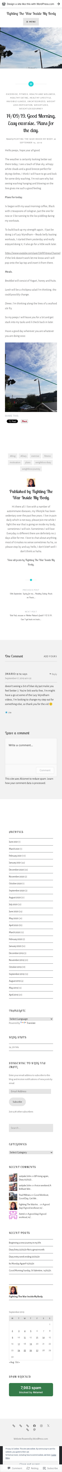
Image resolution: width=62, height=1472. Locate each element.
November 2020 (16, 876)
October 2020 (15, 883)
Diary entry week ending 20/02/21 (24, 1256)
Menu (32, 22)
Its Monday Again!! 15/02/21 (21, 1263)
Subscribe (17, 1102)
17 (19, 1344)
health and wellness (42, 94)
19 (31, 1344)
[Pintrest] (34, 1429)
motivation (15, 462)
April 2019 (13, 994)
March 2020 (14, 932)
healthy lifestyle (40, 98)
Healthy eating (19, 98)
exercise (35, 456)
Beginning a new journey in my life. (25, 1242)
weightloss (41, 105)
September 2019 (16, 974)
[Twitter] (48, 1426)
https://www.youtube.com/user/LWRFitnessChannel (32, 253)
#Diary (23, 456)
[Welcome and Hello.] (14, 1426)
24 (19, 1350)
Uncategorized (36, 101)
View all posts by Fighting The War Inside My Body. (31, 562)
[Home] (20, 1426)
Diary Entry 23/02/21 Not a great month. (27, 1249)
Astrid (21, 1214)
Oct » (17, 1362)
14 (44, 1337)
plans (27, 462)
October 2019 (15, 967)
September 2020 (17, 890)
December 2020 (16, 869)
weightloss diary (43, 462)
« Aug (11, 1362)
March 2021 (14, 849)
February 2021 (15, 855)
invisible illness (16, 101)
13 (37, 1337)
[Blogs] (27, 1426)
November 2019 (16, 960)
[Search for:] (31, 1128)
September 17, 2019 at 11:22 (18, 678)
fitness (23, 94)
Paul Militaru (25, 1195)
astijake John (25, 1176)
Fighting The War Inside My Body (31, 13)
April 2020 (13, 925)
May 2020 (13, 918)
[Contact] (27, 1429)
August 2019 (14, 981)
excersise (12, 94)
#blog (13, 456)
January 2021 (15, 862)
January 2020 (15, 946)
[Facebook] (34, 1426)
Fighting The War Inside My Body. (34, 139)
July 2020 (13, 904)
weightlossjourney (31, 109)
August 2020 (15, 897)
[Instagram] (41, 1426)
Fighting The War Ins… (29, 1204)
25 (25, 1350)
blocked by (35, 1390)
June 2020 (13, 911)
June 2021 (13, 842)
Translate (31, 1023)
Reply (54, 674)
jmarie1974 (13, 674)
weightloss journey (31, 469)
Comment (45, 770)
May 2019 (13, 988)
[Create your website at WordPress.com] (31, 4)
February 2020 (15, 939)
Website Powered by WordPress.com (31, 1439)
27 (37, 1350)
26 (31, 1350)
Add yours (50, 656)
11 (25, 1337)
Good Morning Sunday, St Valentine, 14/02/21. (30, 1270)
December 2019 (16, 953)
